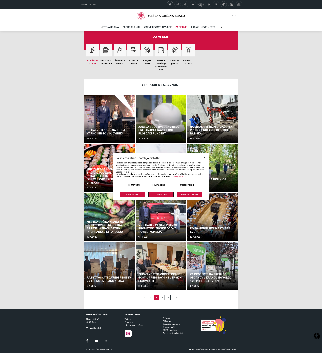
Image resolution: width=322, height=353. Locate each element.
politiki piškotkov (178, 176)
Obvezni (135, 185)
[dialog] (161, 176)
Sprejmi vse (132, 194)
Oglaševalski (187, 185)
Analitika (160, 185)
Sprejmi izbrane (189, 194)
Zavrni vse (161, 194)
